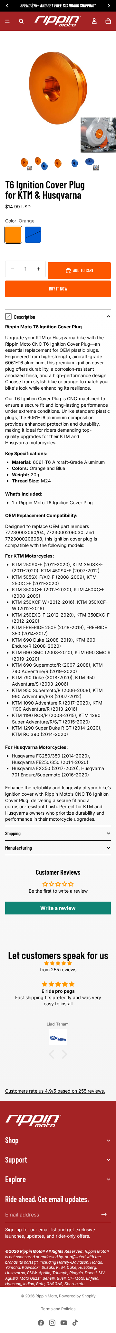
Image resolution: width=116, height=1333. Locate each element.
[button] (53, 1054)
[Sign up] (104, 1214)
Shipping (13, 833)
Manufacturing (18, 847)
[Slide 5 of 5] (91, 163)
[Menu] (7, 21)
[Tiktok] (75, 1323)
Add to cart (83, 270)
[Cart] (108, 21)
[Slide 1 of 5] (24, 163)
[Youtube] (64, 1323)
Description (24, 317)
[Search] (21, 21)
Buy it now (58, 288)
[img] (58, 963)
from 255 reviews (58, 969)
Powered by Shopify (77, 1296)
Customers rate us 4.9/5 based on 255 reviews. (55, 1091)
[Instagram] (52, 1323)
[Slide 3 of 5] (58, 163)
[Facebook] (41, 1323)
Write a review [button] (58, 908)
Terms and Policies (58, 1308)
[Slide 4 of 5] (75, 163)
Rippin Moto (46, 1296)
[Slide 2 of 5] (41, 163)
